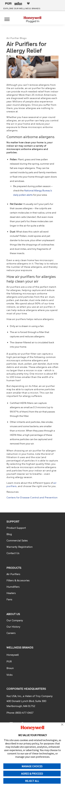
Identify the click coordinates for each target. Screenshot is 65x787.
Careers (11, 632)
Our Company (14, 620)
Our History (13, 626)
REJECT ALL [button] (32, 781)
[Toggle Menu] (7, 19)
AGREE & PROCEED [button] (32, 773)
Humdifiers (13, 586)
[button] (62, 724)
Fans (9, 599)
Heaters (11, 592)
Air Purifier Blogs (16, 38)
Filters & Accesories (18, 580)
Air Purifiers (13, 574)
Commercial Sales (17, 540)
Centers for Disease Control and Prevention (32, 497)
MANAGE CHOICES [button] (32, 766)
